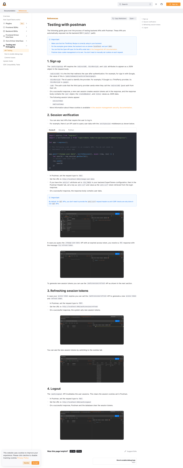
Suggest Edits (132, 451)
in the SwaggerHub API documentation (103, 49)
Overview (6, 16)
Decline (26, 463)
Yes (74, 451)
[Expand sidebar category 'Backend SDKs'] (26, 31)
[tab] (52, 129)
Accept (35, 463)
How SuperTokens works (11, 20)
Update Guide (8, 61)
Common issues (9, 57)
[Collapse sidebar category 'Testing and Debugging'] (26, 45)
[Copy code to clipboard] (134, 135)
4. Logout (145, 27)
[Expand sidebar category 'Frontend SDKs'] (26, 27)
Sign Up (175, 4)
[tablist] (92, 129)
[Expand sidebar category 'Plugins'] (26, 23)
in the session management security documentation (111, 107)
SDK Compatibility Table (11, 64)
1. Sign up (145, 19)
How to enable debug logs (13, 54)
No (80, 451)
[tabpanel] (92, 151)
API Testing (8, 50)
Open (132, 18)
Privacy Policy (23, 458)
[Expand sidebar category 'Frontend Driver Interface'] (26, 36)
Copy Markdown (120, 18)
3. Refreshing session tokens (151, 24)
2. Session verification (149, 22)
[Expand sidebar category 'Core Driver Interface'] (26, 41)
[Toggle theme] (156, 4)
